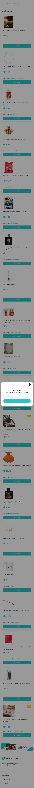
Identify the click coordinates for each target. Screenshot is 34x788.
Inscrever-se (17, 401)
